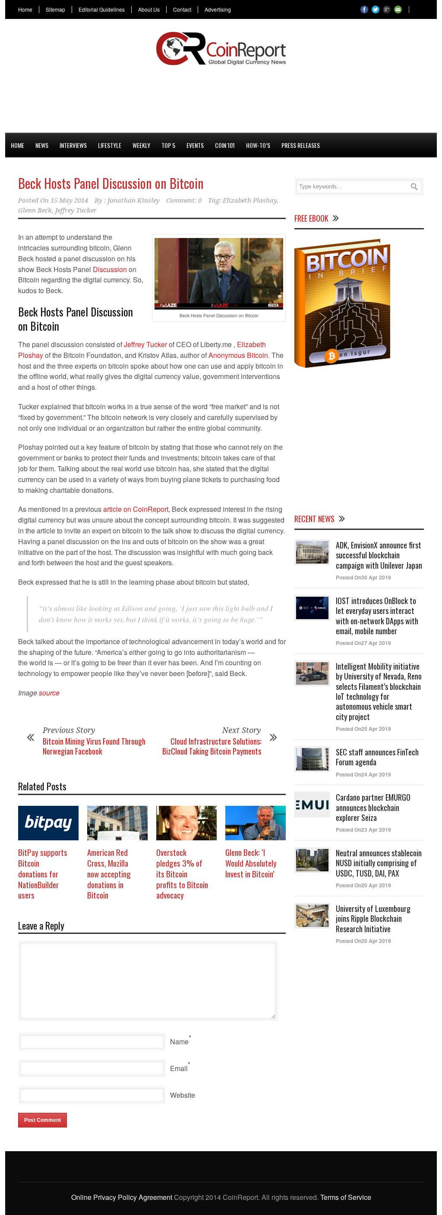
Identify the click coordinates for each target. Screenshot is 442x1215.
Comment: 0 (184, 200)
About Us (149, 9)
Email (179, 1068)
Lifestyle (109, 145)
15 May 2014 (69, 200)
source (49, 693)
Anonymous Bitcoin (238, 355)
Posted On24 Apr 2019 (363, 774)
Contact (182, 9)
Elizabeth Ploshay (250, 200)
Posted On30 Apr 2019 (363, 577)
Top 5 (168, 145)
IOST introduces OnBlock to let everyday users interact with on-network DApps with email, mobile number (377, 615)
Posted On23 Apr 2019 (363, 829)
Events (195, 145)
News (41, 145)
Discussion (110, 269)
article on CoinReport (135, 509)
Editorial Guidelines (102, 9)
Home (25, 9)
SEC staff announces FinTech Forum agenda (377, 756)
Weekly (141, 145)
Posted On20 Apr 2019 (363, 885)
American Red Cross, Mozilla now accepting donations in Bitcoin (109, 873)
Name (179, 1041)
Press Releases (300, 145)
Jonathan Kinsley (133, 200)
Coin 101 (225, 145)
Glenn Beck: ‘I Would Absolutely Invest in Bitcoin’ (251, 862)
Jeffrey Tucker (76, 210)
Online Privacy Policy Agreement (121, 1197)
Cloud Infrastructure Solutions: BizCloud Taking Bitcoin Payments (211, 746)
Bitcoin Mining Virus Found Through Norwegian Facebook (94, 746)
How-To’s (258, 145)
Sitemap (55, 9)
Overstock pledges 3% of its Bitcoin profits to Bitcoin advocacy (182, 873)
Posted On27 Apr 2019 (363, 643)
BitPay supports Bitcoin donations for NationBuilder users (42, 873)
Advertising (218, 9)
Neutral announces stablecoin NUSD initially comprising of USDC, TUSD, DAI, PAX (379, 863)
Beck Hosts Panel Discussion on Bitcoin (111, 183)
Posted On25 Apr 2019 (363, 729)
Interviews (73, 145)
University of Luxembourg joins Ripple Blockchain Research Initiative (373, 918)
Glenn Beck (35, 210)
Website (182, 1095)
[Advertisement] (221, 97)
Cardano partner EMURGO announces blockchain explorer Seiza (373, 807)
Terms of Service (345, 1197)
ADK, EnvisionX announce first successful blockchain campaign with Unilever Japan (379, 555)
